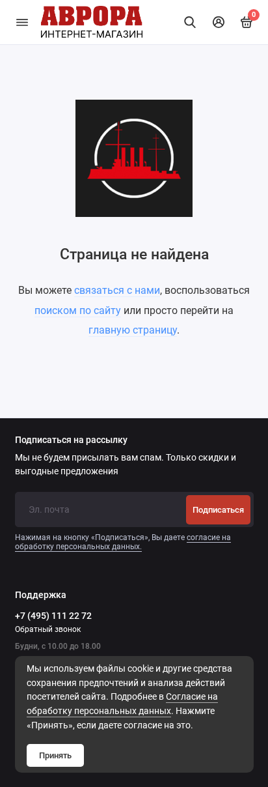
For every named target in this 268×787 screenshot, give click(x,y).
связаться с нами (117, 290)
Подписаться (218, 510)
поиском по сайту (77, 310)
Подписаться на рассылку (71, 440)
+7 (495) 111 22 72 (53, 615)
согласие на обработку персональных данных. (123, 542)
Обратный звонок (48, 629)
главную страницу (132, 330)
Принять (55, 755)
